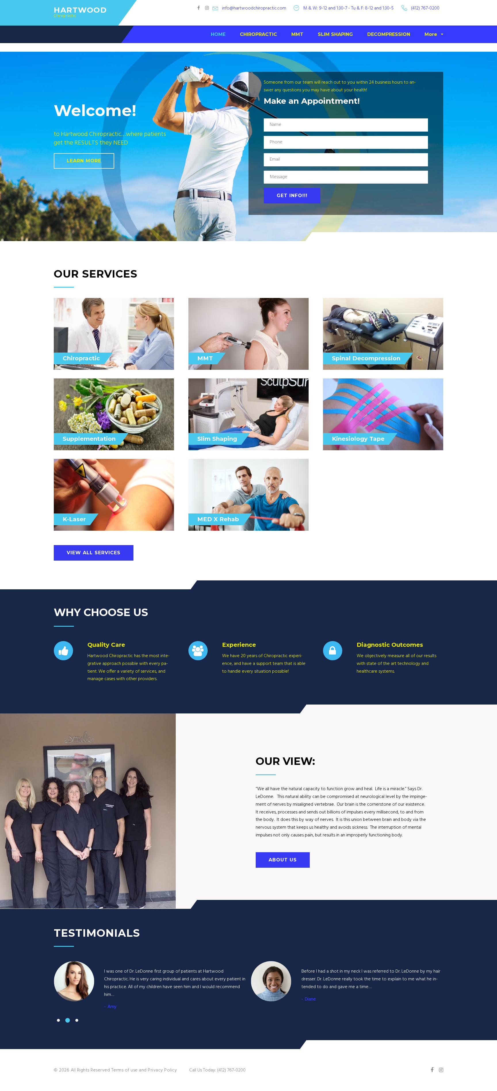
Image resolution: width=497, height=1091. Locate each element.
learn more (84, 160)
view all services (94, 552)
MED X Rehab (218, 519)
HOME (218, 34)
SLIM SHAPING (335, 34)
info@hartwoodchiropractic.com (254, 8)
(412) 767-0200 (425, 8)
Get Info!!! (292, 195)
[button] (58, 1020)
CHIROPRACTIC (258, 34)
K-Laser (74, 519)
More (431, 34)
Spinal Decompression (366, 358)
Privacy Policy (162, 1070)
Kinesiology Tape (358, 438)
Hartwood (80, 10)
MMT (297, 34)
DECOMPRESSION (388, 34)
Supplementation (89, 438)
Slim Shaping (217, 438)
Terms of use (124, 1070)
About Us (283, 860)
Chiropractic (81, 358)
